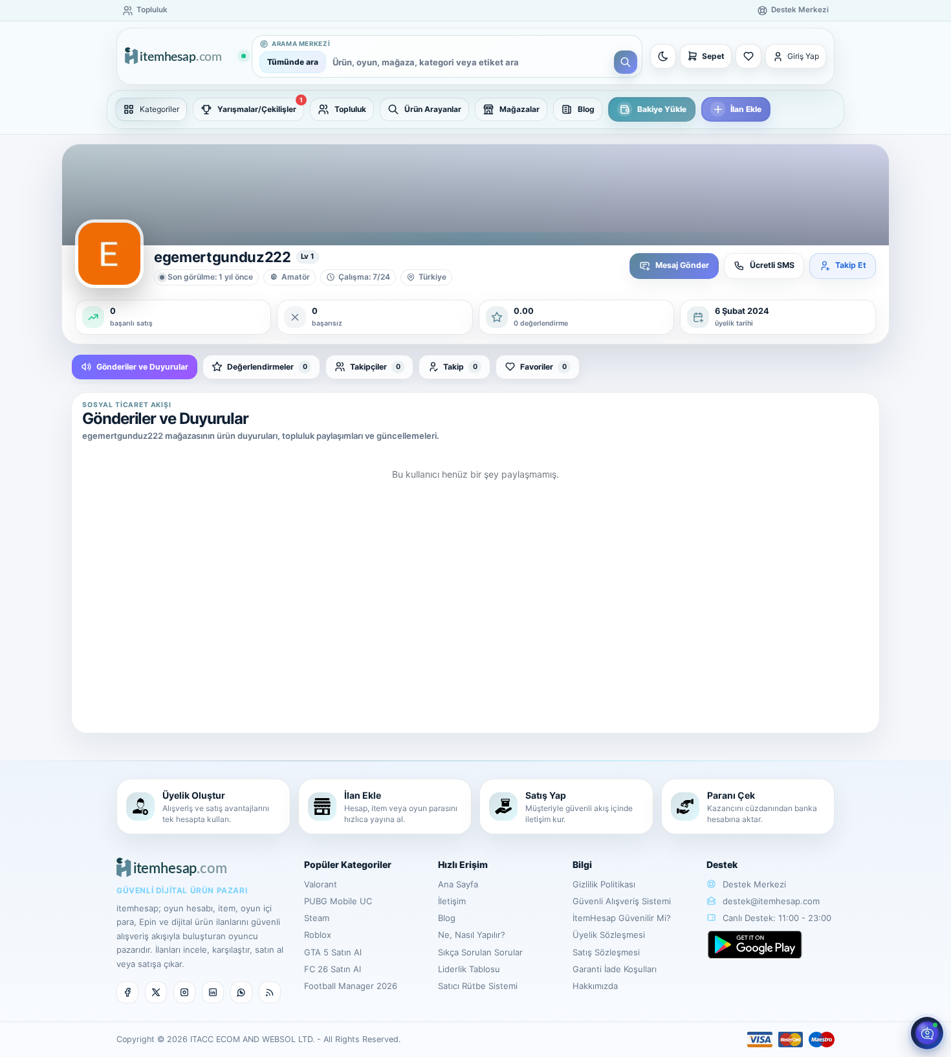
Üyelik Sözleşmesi (609, 934)
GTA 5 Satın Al (333, 952)
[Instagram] (184, 992)
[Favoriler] (748, 56)
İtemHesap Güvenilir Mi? (622, 918)
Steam (316, 918)
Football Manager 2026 (350, 986)
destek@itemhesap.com (771, 901)
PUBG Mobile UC (338, 901)
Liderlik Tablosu (469, 969)
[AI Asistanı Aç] (927, 1033)
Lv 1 (307, 256)
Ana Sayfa (458, 884)
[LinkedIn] (213, 992)
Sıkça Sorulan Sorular (480, 952)
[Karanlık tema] (663, 56)
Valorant (320, 884)
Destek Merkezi (753, 884)
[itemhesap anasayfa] (185, 56)
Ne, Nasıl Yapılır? (471, 934)
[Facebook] (127, 992)
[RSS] (270, 992)
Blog (446, 918)
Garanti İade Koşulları (615, 969)
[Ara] (625, 62)
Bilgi (582, 864)
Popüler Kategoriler (347, 864)
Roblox (317, 934)
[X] (156, 992)
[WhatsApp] (241, 992)
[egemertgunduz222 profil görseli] (109, 253)
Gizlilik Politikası (604, 884)
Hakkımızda (595, 986)
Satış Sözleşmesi (606, 952)
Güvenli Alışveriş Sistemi (622, 901)
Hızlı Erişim (463, 864)
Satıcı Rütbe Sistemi (478, 986)
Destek (722, 864)
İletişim (452, 901)
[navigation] (475, 109)
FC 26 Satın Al (332, 969)
